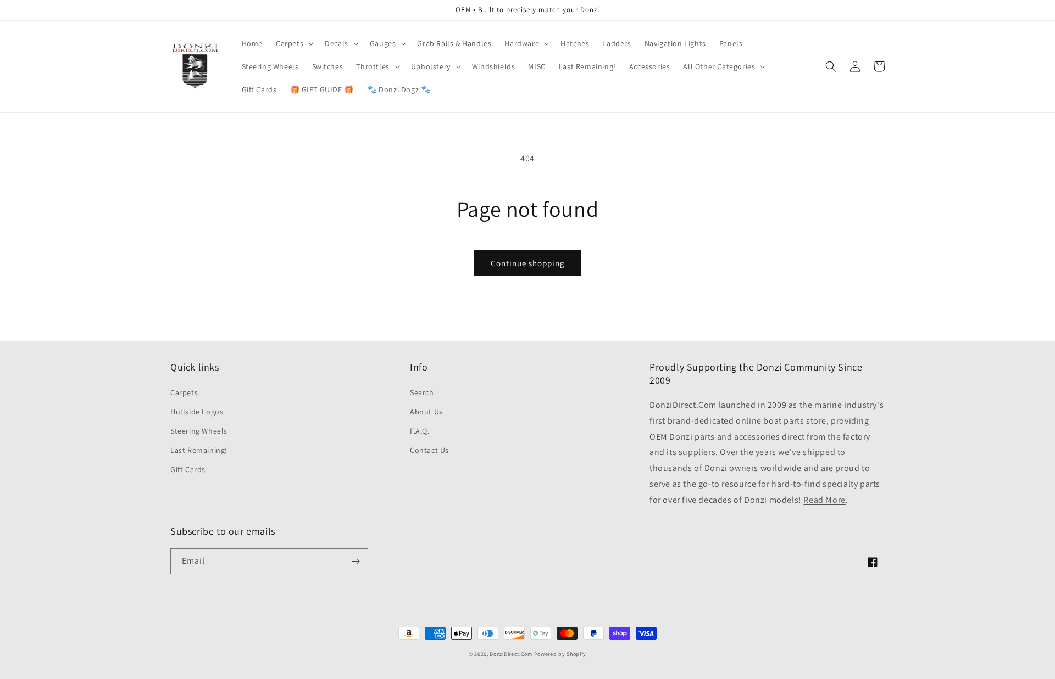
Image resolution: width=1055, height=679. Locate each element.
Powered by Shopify (560, 654)
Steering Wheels (198, 431)
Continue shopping (528, 263)
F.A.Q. (420, 431)
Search (422, 392)
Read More (824, 500)
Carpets (184, 392)
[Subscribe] (355, 561)
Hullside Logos (196, 412)
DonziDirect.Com (511, 654)
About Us (426, 412)
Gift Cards (188, 469)
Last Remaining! (198, 450)
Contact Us (429, 450)
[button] (293, 43)
